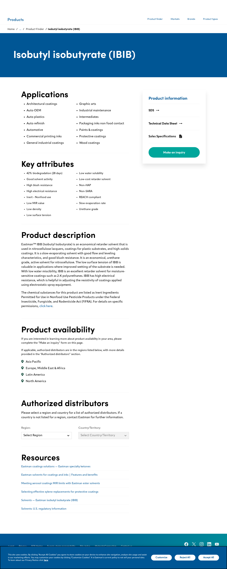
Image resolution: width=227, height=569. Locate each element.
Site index (85, 546)
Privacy (23, 546)
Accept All (208, 557)
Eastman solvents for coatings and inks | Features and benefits (59, 475)
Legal (11, 546)
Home (11, 29)
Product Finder (35, 29)
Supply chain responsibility (61, 546)
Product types (210, 18)
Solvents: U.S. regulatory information (43, 509)
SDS (151, 110)
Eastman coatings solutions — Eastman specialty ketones (55, 466)
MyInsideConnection (105, 546)
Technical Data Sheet (163, 123)
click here (46, 306)
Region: (26, 428)
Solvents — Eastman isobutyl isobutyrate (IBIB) (49, 500)
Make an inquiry (174, 152)
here (46, 560)
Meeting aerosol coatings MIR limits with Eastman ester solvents (60, 483)
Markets (175, 18)
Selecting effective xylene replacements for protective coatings (59, 492)
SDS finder (37, 546)
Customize (161, 557)
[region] (113, 557)
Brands (191, 18)
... (20, 29)
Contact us (126, 546)
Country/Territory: (89, 428)
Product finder (155, 18)
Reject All (185, 557)
